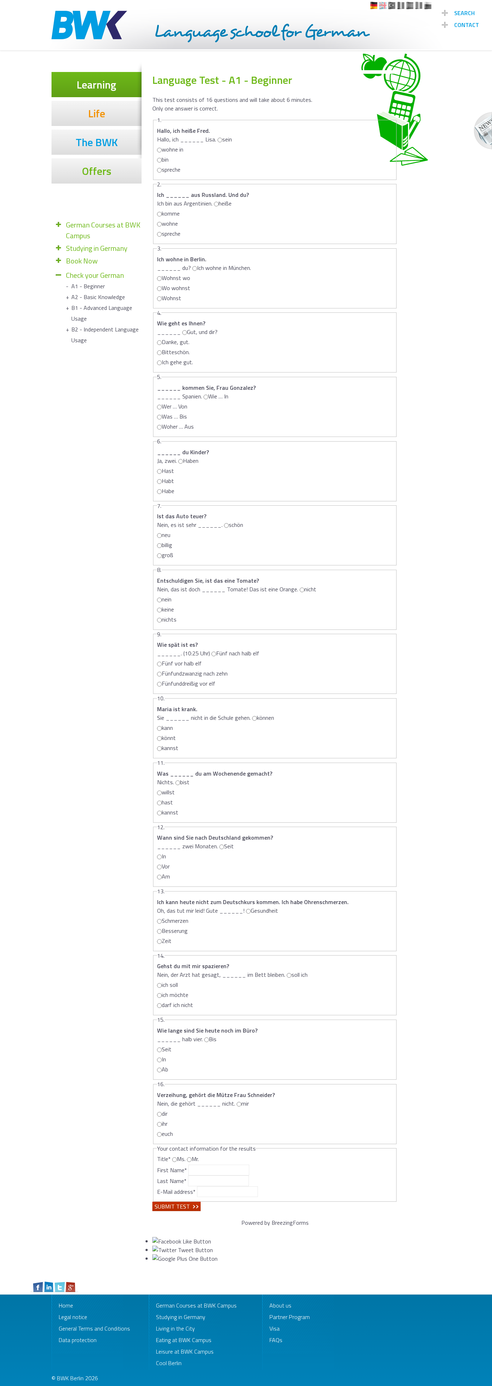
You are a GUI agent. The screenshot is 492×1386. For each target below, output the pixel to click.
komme (171, 213)
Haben (190, 460)
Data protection (78, 1340)
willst (168, 792)
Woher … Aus (178, 426)
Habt (168, 481)
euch (167, 1133)
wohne (170, 223)
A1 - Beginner (88, 286)
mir (245, 1103)
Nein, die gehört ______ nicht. (216, 1099)
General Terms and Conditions (94, 1328)
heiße (225, 203)
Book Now (82, 261)
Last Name (172, 1181)
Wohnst (171, 298)
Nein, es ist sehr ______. (190, 520)
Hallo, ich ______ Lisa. (186, 135)
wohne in (172, 149)
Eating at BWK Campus (183, 1340)
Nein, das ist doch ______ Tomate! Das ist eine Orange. (227, 584)
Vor (166, 866)
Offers (96, 171)
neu (166, 535)
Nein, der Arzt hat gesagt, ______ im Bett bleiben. (221, 970)
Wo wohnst (176, 288)
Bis (212, 1039)
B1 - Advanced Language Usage (101, 313)
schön (236, 524)
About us (280, 1305)
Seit (229, 846)
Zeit (166, 940)
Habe (168, 491)
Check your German (95, 275)
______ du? (181, 263)
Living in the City (175, 1328)
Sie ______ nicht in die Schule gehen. (204, 713)
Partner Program (289, 1317)
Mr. (195, 1159)
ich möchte (175, 994)
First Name (172, 1170)
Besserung (175, 930)
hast (167, 802)
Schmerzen (175, 920)
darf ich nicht (177, 1005)
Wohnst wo (176, 278)
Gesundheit (264, 910)
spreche (171, 169)
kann (167, 727)
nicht (310, 589)
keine (168, 609)
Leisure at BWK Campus (185, 1351)
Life (96, 113)
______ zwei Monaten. (215, 841)
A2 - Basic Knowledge (98, 297)
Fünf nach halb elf (237, 653)
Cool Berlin (169, 1363)
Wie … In (218, 396)
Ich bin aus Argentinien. (203, 199)
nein (166, 599)
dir (164, 1113)
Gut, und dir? (202, 332)
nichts (169, 619)
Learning (96, 84)
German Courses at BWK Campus (103, 230)
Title (164, 1159)
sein (227, 139)
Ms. (181, 1159)
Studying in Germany (97, 248)
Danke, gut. (175, 342)
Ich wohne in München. (224, 267)
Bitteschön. (176, 352)
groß (167, 555)
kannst (170, 748)
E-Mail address (176, 1191)
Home (66, 1305)
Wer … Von (174, 406)
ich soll (170, 984)
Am (166, 876)
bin (165, 159)
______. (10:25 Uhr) (183, 649)
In (164, 856)
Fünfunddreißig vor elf (188, 683)
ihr (164, 1123)
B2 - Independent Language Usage (105, 334)
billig (167, 545)
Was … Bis (174, 416)
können (265, 717)
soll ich (299, 974)
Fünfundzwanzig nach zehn (195, 673)
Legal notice (73, 1317)
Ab (165, 1069)
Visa (274, 1328)
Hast (168, 470)
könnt (169, 737)
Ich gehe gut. (177, 362)
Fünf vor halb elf (182, 663)
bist (184, 782)
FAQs (275, 1340)
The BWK (97, 142)
